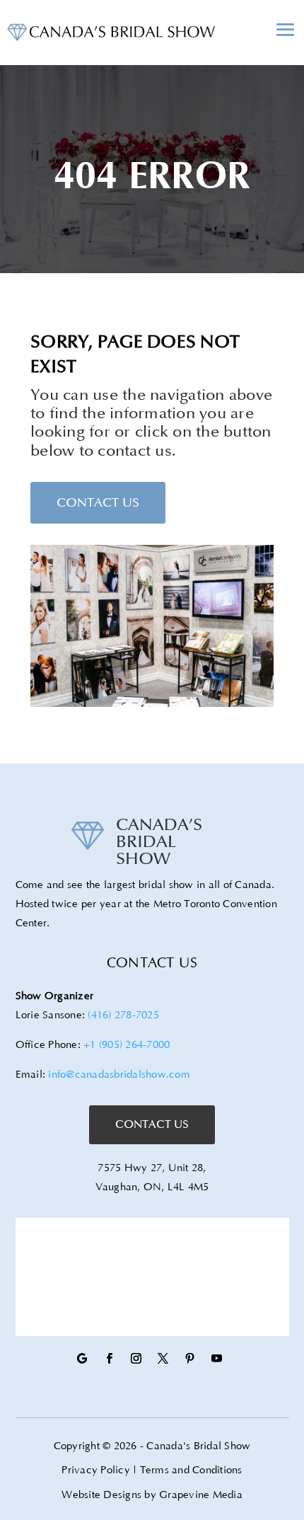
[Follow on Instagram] (135, 1358)
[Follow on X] (162, 1358)
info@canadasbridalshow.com (119, 1075)
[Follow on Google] (82, 1358)
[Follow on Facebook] (108, 1358)
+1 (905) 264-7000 (126, 1045)
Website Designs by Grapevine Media (152, 1495)
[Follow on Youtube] (216, 1358)
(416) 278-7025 (123, 1015)
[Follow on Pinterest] (189, 1358)
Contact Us (98, 502)
